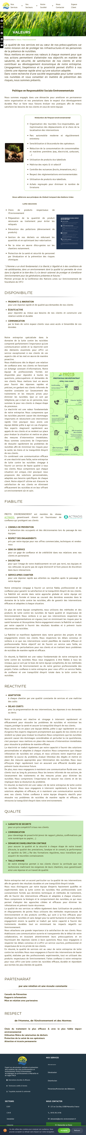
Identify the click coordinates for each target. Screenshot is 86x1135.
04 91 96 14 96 (56, 1113)
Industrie (10, 1125)
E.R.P (8, 1107)
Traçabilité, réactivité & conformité (19, 1091)
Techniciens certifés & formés (18, 1086)
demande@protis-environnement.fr (63, 1119)
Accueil (6, 40)
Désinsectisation (52, 1064)
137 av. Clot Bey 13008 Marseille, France (65, 1107)
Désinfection (52, 1081)
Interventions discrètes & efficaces (19, 1080)
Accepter (64, 1130)
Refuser (77, 1130)
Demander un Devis (65, 1125)
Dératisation (52, 1072)
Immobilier (10, 1119)
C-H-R (9, 1113)
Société (11, 40)
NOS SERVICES (52, 1057)
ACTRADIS (9, 517)
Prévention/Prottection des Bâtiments (61, 1089)
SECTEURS (9, 1101)
